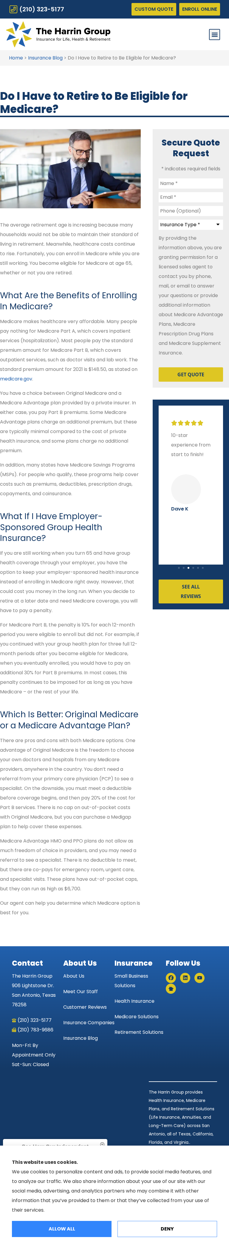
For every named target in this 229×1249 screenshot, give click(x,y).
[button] (214, 34)
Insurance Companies (88, 1022)
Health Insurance (134, 1001)
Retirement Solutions (138, 1032)
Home (16, 57)
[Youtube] (199, 978)
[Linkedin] (185, 978)
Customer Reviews (85, 1007)
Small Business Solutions (131, 981)
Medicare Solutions (136, 1016)
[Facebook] (171, 978)
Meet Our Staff (80, 991)
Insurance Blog (45, 57)
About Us (73, 976)
